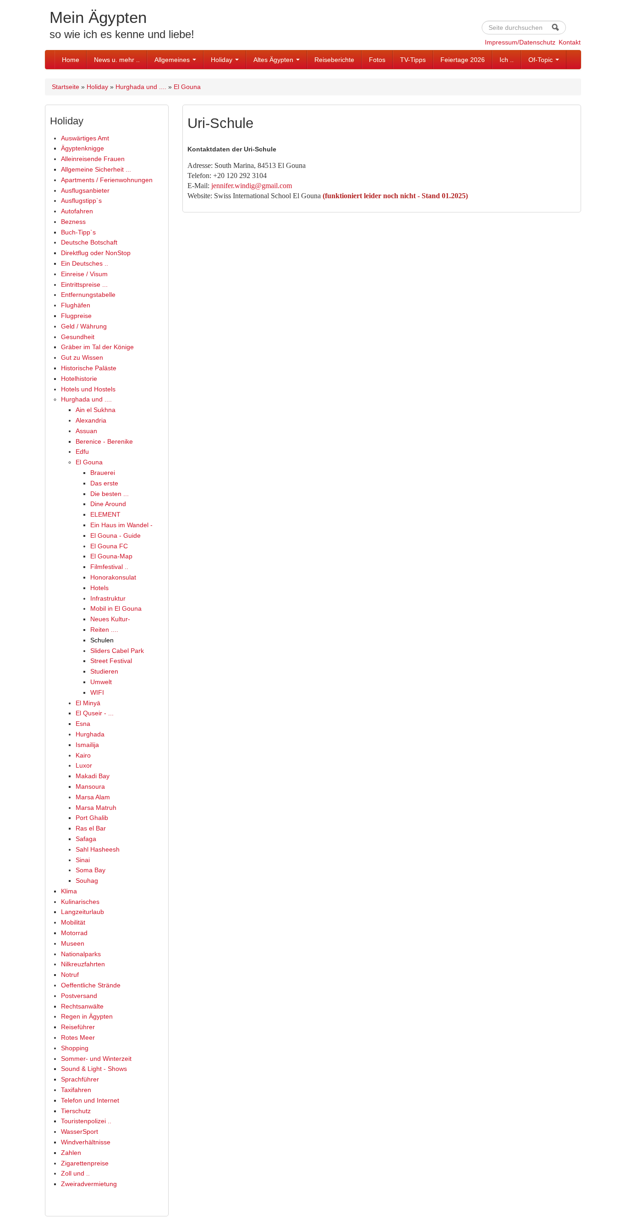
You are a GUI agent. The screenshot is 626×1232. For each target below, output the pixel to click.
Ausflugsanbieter (85, 190)
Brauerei (102, 472)
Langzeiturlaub (82, 911)
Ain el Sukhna (95, 409)
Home (70, 59)
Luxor (84, 765)
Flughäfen (75, 305)
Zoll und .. (75, 1173)
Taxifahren (76, 1089)
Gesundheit (77, 336)
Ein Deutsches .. (84, 263)
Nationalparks (81, 954)
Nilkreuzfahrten (83, 964)
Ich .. (507, 59)
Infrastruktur (108, 598)
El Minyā (88, 703)
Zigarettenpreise (85, 1163)
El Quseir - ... (95, 713)
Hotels (99, 587)
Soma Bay (90, 870)
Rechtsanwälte (82, 1006)
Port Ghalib (92, 817)
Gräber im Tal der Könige (97, 347)
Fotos (377, 59)
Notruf (70, 974)
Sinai (83, 860)
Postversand (79, 995)
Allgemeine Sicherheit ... (96, 169)
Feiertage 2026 (462, 59)
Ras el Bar (91, 828)
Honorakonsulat (113, 577)
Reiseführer (78, 1027)
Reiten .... (104, 629)
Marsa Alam (93, 797)
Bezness (73, 221)
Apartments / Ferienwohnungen (107, 180)
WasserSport (79, 1131)
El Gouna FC (109, 546)
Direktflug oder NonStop (96, 252)
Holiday (222, 59)
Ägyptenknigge (82, 148)
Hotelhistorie (79, 378)
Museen (72, 943)
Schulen (102, 640)
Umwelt (101, 682)
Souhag (87, 880)
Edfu (82, 451)
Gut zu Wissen (82, 357)
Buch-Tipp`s (78, 232)
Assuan (86, 431)
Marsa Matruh (96, 807)
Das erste (104, 483)
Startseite (65, 86)
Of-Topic (541, 59)
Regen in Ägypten (87, 1016)
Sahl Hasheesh (98, 849)
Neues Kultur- (110, 619)
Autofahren (77, 211)
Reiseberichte (334, 59)
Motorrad (74, 933)
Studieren (104, 671)
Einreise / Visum (84, 274)
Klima (69, 891)
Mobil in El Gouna (116, 608)
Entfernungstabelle (88, 294)
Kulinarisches (80, 901)
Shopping (74, 1048)
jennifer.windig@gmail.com (251, 186)
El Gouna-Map (111, 556)
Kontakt (570, 42)
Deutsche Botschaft (89, 242)
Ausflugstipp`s (81, 200)
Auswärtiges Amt (85, 138)
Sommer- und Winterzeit (96, 1058)
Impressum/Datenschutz (520, 42)
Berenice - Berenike (104, 441)
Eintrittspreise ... (84, 284)
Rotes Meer (78, 1037)
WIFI (97, 692)
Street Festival (111, 660)
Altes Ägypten (274, 59)
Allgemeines (173, 59)
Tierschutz (76, 1111)
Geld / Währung (84, 326)
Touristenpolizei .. (86, 1121)
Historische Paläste (88, 368)
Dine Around (108, 503)
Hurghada (90, 734)
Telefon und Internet (90, 1100)
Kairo (83, 755)
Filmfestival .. (109, 566)
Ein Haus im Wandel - (121, 525)
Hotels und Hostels (88, 389)
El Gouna (187, 86)
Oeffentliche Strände (91, 985)
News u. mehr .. (117, 59)
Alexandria (91, 420)
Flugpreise (76, 315)
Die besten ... (109, 493)
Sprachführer (80, 1079)
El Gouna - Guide (115, 535)
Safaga (86, 838)
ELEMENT (105, 514)
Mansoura (90, 786)
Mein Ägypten (98, 17)
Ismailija (87, 744)
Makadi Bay (93, 776)
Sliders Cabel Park (117, 650)
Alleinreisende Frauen (93, 158)
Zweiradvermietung (89, 1183)
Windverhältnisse (85, 1142)
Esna (83, 723)
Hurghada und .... (140, 86)
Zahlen (71, 1152)
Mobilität (73, 922)
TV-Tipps (413, 59)
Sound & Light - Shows (94, 1068)
